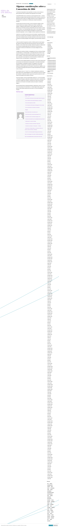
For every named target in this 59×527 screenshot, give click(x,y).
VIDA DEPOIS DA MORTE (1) (51, 69)
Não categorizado (31, 3)
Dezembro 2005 (49, 439)
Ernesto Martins (50, 42)
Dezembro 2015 (49, 257)
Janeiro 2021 (49, 166)
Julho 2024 (49, 114)
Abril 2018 (49, 214)
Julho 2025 (49, 96)
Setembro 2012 (49, 316)
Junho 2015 (49, 266)
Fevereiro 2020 (49, 181)
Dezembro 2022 (49, 135)
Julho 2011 (49, 337)
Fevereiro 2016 (49, 254)
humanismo (52, 501)
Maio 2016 (49, 249)
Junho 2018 (49, 211)
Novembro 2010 (49, 349)
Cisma (48, 489)
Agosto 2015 (49, 263)
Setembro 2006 (49, 425)
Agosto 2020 (49, 172)
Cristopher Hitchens (50, 492)
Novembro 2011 (49, 331)
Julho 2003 (49, 478)
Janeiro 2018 (49, 219)
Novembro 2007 (49, 404)
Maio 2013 (49, 304)
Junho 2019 (49, 193)
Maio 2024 (49, 117)
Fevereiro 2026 (49, 85)
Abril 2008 (49, 396)
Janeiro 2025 (49, 105)
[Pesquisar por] (55, 4)
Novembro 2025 (49, 90)
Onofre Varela (49, 49)
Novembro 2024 (49, 108)
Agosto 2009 (49, 372)
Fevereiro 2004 (49, 472)
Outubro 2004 (49, 460)
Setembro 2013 (49, 298)
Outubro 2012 (49, 314)
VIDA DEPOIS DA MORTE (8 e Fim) (51, 58)
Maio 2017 (49, 231)
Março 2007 (49, 416)
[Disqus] (31, 151)
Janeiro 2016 (49, 255)
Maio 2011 (48, 340)
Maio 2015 (48, 267)
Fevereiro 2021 (49, 164)
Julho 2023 (49, 129)
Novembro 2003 (49, 477)
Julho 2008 (49, 392)
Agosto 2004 (49, 463)
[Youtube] (52, 37)
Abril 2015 (48, 269)
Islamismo (51, 504)
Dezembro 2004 (50, 457)
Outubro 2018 (49, 205)
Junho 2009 (49, 375)
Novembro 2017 (49, 222)
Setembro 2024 (49, 111)
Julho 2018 (49, 210)
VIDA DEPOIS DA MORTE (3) (51, 66)
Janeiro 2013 (49, 310)
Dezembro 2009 (50, 366)
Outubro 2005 (49, 442)
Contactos (4, 16)
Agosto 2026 (49, 78)
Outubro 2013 (49, 296)
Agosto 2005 (49, 445)
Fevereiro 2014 (49, 290)
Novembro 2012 (49, 313)
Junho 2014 (49, 284)
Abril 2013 (48, 305)
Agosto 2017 (49, 226)
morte (48, 510)
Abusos (51, 483)
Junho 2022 (49, 143)
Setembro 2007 (49, 407)
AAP (3, 15)
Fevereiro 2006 (49, 436)
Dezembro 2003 (50, 475)
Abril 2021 (48, 161)
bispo (52, 486)
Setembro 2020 (49, 170)
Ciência (51, 489)
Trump (51, 519)
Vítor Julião (48, 53)
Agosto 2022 (49, 140)
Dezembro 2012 (49, 311)
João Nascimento (49, 46)
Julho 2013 (49, 301)
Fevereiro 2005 (49, 454)
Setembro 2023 (49, 126)
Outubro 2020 (49, 169)
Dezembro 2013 (49, 293)
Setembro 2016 (49, 243)
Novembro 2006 (49, 422)
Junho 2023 (49, 131)
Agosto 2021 (49, 155)
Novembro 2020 (49, 167)
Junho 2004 (49, 466)
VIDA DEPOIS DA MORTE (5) (51, 63)
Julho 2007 (49, 410)
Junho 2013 (49, 302)
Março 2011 (49, 343)
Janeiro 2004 (49, 474)
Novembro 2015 (49, 258)
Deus (48, 495)
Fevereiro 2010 (49, 363)
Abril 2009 (49, 378)
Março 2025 (49, 102)
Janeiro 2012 (49, 328)
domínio (51, 495)
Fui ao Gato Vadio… (50, 73)
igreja (48, 504)
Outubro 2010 (49, 351)
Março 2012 (49, 325)
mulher (52, 510)
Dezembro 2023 (49, 125)
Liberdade (52, 507)
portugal (52, 516)
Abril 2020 (49, 178)
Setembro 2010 (49, 352)
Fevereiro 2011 (49, 345)
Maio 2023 (49, 132)
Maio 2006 (49, 431)
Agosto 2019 (49, 190)
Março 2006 (49, 434)
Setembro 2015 (49, 261)
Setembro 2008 (49, 389)
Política (48, 516)
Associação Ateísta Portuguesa (51, 32)
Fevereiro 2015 (49, 272)
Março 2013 (49, 307)
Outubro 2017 (49, 223)
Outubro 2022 (49, 138)
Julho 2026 (49, 79)
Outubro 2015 (49, 260)
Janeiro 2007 (49, 419)
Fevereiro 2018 (49, 217)
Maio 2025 (49, 99)
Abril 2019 (48, 196)
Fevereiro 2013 (49, 308)
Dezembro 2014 (49, 275)
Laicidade (48, 507)
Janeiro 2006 (49, 437)
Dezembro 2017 (49, 220)
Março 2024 (49, 120)
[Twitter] (50, 37)
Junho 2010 (49, 357)
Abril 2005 (49, 451)
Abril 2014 (49, 287)
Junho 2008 (49, 393)
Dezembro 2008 (50, 384)
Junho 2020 (49, 175)
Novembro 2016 (49, 240)
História (48, 501)
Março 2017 (49, 234)
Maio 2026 (49, 81)
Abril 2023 (49, 134)
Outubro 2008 (49, 387)
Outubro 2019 (49, 187)
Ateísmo (48, 486)
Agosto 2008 (49, 390)
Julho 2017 (49, 228)
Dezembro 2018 (49, 202)
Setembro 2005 (49, 443)
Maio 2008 (49, 395)
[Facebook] (48, 37)
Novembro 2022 (49, 137)
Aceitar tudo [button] (51, 525)
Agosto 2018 (49, 208)
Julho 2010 (49, 355)
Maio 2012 (49, 322)
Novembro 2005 (49, 440)
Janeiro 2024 (49, 123)
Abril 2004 (49, 469)
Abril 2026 (49, 82)
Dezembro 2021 (49, 149)
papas (51, 513)
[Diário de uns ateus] (6, 7)
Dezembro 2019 (49, 184)
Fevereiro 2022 (49, 146)
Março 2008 (49, 398)
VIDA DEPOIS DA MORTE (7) (51, 60)
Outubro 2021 (49, 152)
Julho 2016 (49, 246)
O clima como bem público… (50, 71)
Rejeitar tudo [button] (55, 525)
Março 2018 (49, 216)
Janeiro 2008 (49, 401)
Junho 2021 (49, 158)
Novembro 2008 (50, 386)
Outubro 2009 (49, 369)
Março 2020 (49, 179)
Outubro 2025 (49, 91)
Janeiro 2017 (49, 237)
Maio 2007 (49, 413)
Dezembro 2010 (49, 348)
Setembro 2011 (49, 334)
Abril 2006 (49, 433)
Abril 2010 (49, 360)
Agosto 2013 (49, 299)
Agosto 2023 (49, 128)
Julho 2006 (49, 428)
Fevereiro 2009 (49, 381)
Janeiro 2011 (49, 346)
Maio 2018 (49, 213)
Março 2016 (49, 252)
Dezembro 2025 (49, 88)
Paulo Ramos (49, 50)
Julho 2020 (49, 173)
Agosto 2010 (49, 354)
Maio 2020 (49, 176)
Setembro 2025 (49, 93)
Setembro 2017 (49, 225)
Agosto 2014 (49, 281)
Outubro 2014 (49, 278)
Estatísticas (49, 498)
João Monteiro (49, 45)
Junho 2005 (49, 448)
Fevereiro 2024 (49, 122)
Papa (48, 513)
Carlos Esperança (29, 94)
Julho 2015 (49, 264)
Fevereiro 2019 (49, 199)
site (48, 519)
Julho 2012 (49, 319)
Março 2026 (49, 84)
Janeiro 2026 (49, 87)
